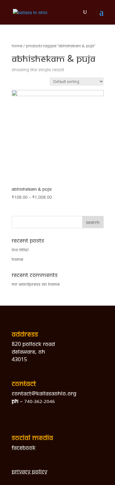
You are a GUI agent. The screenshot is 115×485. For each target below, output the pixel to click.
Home (17, 46)
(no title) (20, 249)
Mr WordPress (26, 284)
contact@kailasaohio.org (44, 393)
